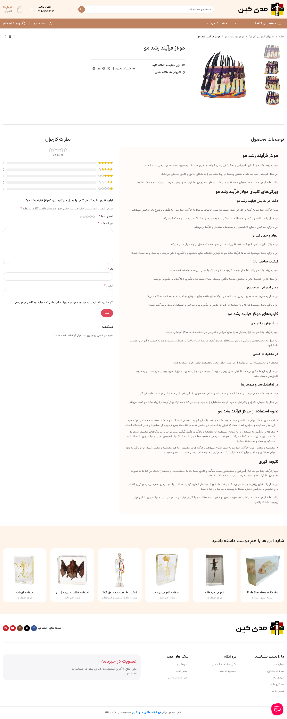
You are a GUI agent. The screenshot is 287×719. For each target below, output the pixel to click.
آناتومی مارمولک (214, 592)
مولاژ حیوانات (214, 598)
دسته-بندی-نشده (262, 598)
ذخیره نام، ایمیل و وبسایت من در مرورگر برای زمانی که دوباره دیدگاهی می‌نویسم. (62, 302)
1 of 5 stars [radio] (93, 216)
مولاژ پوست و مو (234, 37)
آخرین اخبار (182, 671)
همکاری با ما (277, 684)
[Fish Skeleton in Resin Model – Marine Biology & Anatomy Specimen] (262, 570)
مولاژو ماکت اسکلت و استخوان (119, 598)
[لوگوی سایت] (261, 9)
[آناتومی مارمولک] (215, 570)
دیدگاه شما (105, 223)
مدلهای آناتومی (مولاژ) (262, 37)
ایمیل (108, 286)
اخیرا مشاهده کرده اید (223, 664)
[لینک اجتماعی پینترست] (103, 69)
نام (110, 269)
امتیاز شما (106, 216)
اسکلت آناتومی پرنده (167, 592)
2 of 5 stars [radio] (90, 216)
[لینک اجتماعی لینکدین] (98, 69)
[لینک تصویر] (259, 628)
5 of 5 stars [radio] (81, 216)
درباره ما (279, 664)
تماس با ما (278, 691)
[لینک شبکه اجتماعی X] (108, 69)
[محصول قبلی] (14, 36)
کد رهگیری (182, 664)
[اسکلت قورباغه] (25, 570)
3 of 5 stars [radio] (87, 216)
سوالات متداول (275, 671)
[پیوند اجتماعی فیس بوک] (113, 69)
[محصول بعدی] (5, 36)
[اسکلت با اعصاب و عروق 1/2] (120, 570)
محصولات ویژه (227, 671)
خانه (281, 37)
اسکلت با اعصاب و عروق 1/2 (119, 592)
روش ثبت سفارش (178, 678)
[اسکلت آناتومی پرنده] (167, 570)
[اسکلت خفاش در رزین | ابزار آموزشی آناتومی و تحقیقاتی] (72, 570)
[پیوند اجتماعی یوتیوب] (13, 628)
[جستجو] (81, 9)
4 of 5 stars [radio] (84, 216)
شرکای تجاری (277, 678)
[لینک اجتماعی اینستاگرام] (20, 628)
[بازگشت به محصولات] (10, 36)
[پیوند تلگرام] (93, 69)
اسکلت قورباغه (25, 592)
